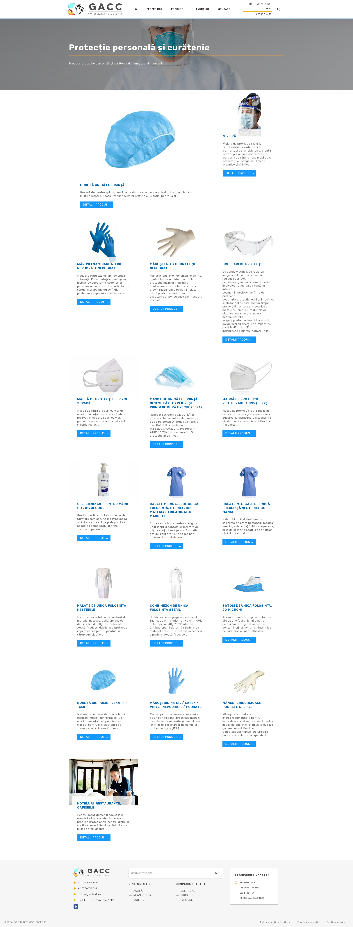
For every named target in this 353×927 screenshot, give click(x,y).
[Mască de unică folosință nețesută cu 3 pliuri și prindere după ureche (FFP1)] (176, 377)
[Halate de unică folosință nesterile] (103, 584)
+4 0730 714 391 (263, 14)
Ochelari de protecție (243, 264)
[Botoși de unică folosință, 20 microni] (248, 584)
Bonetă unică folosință (102, 185)
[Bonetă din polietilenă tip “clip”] (103, 681)
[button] (278, 9)
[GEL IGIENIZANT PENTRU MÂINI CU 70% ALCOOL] (103, 482)
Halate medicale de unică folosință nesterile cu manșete (246, 508)
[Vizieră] (249, 114)
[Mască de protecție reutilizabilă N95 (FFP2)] (248, 377)
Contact (224, 9)
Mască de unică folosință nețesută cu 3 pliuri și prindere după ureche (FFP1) (176, 403)
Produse (177, 9)
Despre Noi (154, 9)
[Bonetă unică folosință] (140, 139)
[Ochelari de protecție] (248, 242)
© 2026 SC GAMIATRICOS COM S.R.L (26, 922)
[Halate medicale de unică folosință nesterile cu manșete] (248, 482)
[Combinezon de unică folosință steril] (176, 584)
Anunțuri (202, 9)
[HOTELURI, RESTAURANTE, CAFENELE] (103, 782)
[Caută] (216, 873)
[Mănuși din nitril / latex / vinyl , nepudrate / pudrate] (176, 681)
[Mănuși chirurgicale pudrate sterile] (248, 681)
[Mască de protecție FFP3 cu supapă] (103, 377)
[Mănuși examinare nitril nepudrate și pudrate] (103, 242)
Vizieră (229, 136)
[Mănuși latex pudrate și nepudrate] (176, 242)
